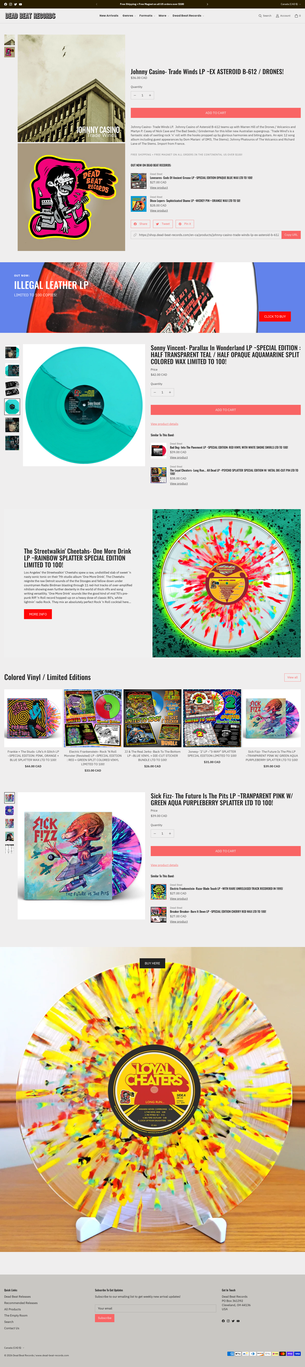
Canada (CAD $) (289, 4)
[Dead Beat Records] (30, 16)
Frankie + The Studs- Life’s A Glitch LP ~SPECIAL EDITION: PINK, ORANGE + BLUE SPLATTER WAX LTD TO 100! (33, 756)
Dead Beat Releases (17, 1297)
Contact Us (11, 1328)
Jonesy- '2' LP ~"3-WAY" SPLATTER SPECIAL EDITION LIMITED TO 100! (212, 754)
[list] (71, 143)
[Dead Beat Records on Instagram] (10, 4)
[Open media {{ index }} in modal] (71, 88)
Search (9, 1322)
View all (292, 677)
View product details (164, 424)
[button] (128, 16)
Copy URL (291, 235)
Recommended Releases (21, 1303)
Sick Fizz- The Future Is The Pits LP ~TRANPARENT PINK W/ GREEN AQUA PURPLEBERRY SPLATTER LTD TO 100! (272, 756)
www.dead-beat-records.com (52, 1355)
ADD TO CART (215, 112)
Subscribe (104, 1318)
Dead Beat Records (23, 1355)
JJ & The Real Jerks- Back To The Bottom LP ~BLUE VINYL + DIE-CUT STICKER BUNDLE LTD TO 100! (153, 756)
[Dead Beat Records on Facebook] (5, 4)
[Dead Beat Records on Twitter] (15, 4)
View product (159, 188)
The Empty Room (16, 1315)
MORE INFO (38, 614)
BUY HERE (152, 963)
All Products (12, 1309)
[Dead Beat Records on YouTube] (20, 4)
